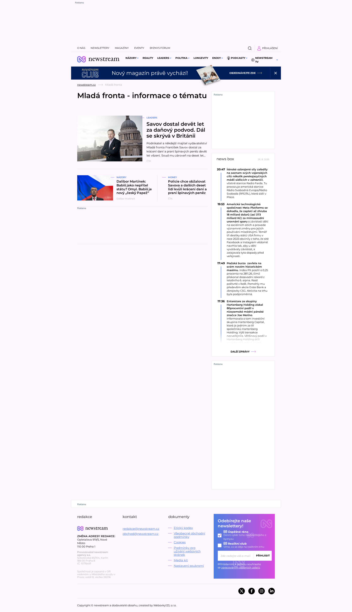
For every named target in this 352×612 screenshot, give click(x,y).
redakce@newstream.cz (141, 529)
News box (225, 159)
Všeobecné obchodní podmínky (189, 535)
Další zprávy (240, 351)
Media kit (181, 560)
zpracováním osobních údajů (240, 567)
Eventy (139, 47)
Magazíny (122, 47)
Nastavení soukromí (189, 565)
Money (172, 177)
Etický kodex (183, 528)
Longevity (201, 57)
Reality (148, 57)
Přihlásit (263, 555)
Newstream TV (263, 59)
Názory (130, 57)
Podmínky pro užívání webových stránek (187, 551)
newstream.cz (86, 84)
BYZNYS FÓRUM (160, 47)
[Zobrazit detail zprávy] (243, 183)
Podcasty (238, 57)
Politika (181, 57)
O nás (81, 47)
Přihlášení (270, 48)
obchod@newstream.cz (140, 534)
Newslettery (100, 47)
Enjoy (216, 57)
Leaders (163, 57)
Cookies (180, 542)
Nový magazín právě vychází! (150, 73)
